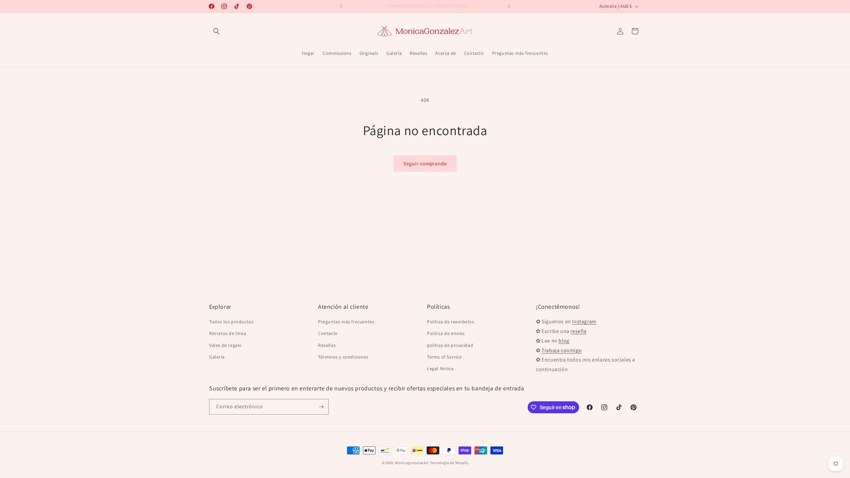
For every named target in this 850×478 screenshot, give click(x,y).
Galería (216, 357)
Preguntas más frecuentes (346, 322)
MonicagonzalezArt (412, 462)
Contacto (328, 333)
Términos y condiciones (343, 357)
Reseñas (327, 345)
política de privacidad (450, 345)
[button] (216, 31)
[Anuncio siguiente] (509, 6)
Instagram (584, 321)
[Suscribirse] (321, 407)
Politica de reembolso (450, 322)
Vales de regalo (225, 345)
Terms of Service (444, 357)
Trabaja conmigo (562, 350)
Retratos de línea (227, 333)
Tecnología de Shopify (449, 462)
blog (563, 340)
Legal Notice (440, 368)
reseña (578, 331)
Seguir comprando (425, 163)
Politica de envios (446, 333)
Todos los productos (231, 322)
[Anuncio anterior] (341, 6)
